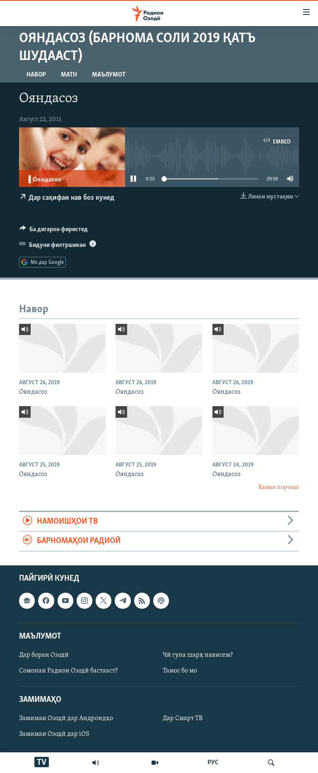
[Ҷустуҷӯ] (271, 762)
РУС (213, 762)
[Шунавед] (95, 762)
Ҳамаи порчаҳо (278, 487)
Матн (69, 75)
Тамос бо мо (180, 671)
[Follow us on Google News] (27, 600)
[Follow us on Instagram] (84, 600)
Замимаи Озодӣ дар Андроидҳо (66, 718)
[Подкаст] (161, 600)
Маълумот (108, 75)
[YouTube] (154, 762)
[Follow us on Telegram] (122, 600)
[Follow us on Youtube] (65, 600)
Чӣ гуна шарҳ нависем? (198, 655)
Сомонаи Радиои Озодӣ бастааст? (68, 671)
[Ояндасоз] (62, 348)
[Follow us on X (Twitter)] (103, 600)
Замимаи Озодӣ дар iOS (54, 734)
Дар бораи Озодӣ (44, 655)
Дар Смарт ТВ (182, 718)
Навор (36, 75)
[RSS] (142, 600)
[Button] (53, 231)
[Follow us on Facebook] (46, 600)
